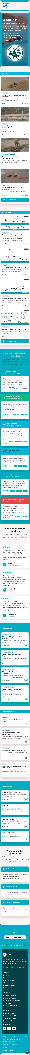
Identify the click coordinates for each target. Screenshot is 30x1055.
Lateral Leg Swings (8, 833)
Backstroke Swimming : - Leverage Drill (14, 267)
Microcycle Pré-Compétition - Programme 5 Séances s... (15, 672)
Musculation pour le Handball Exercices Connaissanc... (14, 766)
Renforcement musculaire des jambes (13, 750)
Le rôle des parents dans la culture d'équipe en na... (12, 188)
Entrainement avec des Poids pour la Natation (13, 720)
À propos (7, 978)
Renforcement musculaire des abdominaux (11, 733)
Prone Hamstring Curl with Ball (11, 792)
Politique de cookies (10, 1018)
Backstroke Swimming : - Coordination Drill (13, 235)
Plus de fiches (10, 341)
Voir (26, 645)
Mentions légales (9, 1013)
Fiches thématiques (10, 998)
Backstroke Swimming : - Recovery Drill (14, 329)
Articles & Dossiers (10, 995)
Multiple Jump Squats (8, 819)
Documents (9, 711)
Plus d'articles (10, 200)
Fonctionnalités (9, 980)
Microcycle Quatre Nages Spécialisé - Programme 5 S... (13, 690)
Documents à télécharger (12, 1000)
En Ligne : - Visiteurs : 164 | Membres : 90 (15, 945)
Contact (6, 988)
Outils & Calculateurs (10, 1005)
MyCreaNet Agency (9, 1041)
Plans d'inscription (9, 983)
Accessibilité (8, 1021)
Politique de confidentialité (12, 1016)
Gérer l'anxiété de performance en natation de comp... (12, 157)
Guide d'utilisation (10, 985)
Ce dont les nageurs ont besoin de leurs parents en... (14, 126)
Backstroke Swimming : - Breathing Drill (14, 298)
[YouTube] (14, 1028)
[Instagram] (9, 1028)
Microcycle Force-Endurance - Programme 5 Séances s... (11, 655)
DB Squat (5, 806)
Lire (25, 244)
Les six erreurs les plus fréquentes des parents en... (14, 95)
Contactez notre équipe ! (15, 937)
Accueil (7, 975)
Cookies (5, 1047)
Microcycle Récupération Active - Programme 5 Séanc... (12, 637)
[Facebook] (4, 1028)
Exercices (8, 787)
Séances (8, 629)
